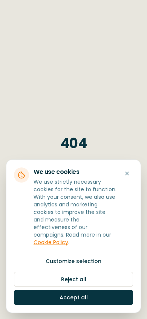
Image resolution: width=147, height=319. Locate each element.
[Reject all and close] (127, 173)
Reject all (73, 279)
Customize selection (73, 261)
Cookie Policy (51, 242)
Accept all (74, 297)
